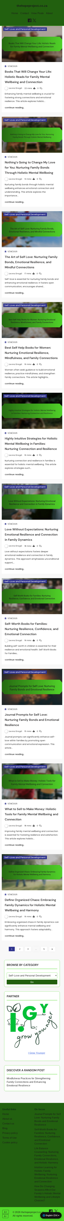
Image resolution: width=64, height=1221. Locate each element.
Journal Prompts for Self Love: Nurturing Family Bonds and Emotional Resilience (32, 720)
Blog (4, 1128)
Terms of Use (9, 1138)
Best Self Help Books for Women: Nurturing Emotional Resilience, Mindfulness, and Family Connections (31, 353)
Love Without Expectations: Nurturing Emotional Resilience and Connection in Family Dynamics (31, 534)
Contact (24, 13)
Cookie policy (9, 1142)
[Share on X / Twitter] (34, 20)
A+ (5, 1211)
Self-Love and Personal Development (25, 29)
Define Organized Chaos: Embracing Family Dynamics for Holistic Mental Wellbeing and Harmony (30, 905)
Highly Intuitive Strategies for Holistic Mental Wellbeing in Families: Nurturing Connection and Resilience (31, 444)
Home (14, 13)
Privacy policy (10, 1133)
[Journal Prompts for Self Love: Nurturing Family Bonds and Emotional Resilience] (32, 687)
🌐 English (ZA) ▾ (51, 1215)
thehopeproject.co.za (32, 5)
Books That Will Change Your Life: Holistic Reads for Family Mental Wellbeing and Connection (28, 77)
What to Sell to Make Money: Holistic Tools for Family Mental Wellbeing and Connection (31, 814)
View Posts (37, 13)
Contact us (8, 1123)
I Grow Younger (36, 1053)
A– (5, 1216)
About (49, 13)
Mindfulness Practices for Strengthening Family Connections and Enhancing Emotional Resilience (28, 1082)
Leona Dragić (15, 88)
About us (7, 1119)
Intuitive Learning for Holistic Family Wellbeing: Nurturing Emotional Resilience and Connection (46, 1174)
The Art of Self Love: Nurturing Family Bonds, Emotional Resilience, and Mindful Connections (31, 262)
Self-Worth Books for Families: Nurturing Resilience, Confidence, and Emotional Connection (31, 629)
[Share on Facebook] (29, 20)
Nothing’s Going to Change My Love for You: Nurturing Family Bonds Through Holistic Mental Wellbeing (30, 167)
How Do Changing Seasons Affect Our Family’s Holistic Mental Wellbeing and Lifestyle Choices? (47, 1193)
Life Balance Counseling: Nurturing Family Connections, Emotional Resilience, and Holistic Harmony (46, 1155)
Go (32, 982)
